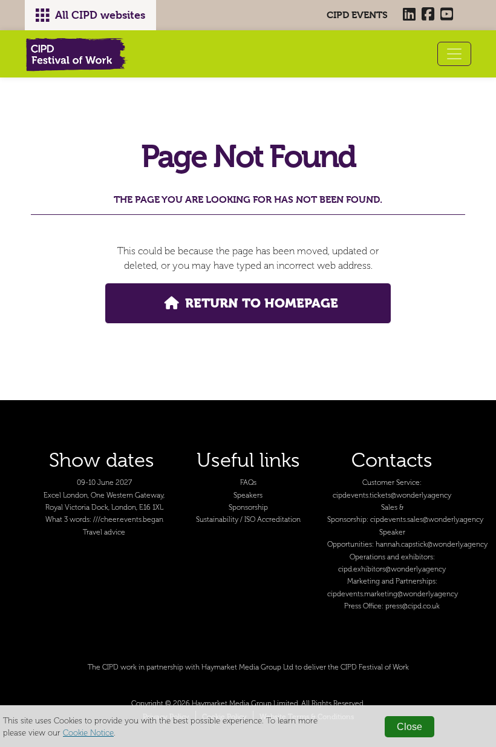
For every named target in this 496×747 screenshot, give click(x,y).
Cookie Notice (88, 732)
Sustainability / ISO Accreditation (248, 520)
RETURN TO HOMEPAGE (261, 303)
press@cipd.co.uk (412, 606)
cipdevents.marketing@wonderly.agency (392, 594)
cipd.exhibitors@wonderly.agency (392, 569)
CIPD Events (357, 15)
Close (409, 727)
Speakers (248, 495)
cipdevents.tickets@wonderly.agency (392, 495)
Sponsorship (248, 508)
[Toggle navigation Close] (454, 54)
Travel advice (104, 532)
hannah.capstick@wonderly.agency (432, 544)
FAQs (248, 483)
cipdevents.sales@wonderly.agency (426, 520)
